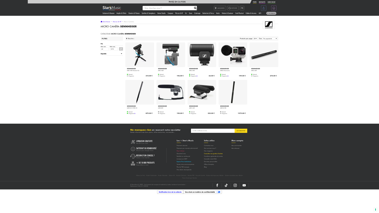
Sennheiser (106, 21)
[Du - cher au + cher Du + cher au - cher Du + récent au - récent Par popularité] (270, 38)
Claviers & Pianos (134, 13)
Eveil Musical (239, 13)
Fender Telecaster (163, 175)
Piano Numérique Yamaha (189, 178)
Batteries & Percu (208, 13)
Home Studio (161, 13)
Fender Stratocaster (151, 175)
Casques (171, 13)
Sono (191, 13)
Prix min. (103, 46)
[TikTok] (226, 185)
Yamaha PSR (191, 175)
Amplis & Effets (122, 13)
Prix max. (112, 46)
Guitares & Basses (109, 13)
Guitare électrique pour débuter (215, 175)
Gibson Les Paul (140, 175)
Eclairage (197, 13)
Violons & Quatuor (228, 13)
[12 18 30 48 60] (254, 38)
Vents (218, 13)
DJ (186, 13)
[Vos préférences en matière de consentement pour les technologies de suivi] (375, 209)
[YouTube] (244, 185)
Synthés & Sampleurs (149, 13)
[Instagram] (235, 185)
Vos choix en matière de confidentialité (200, 192)
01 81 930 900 (145, 157)
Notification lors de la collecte (170, 192)
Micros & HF (179, 13)
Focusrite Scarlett (200, 175)
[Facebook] (217, 185)
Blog (205, 167)
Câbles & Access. (251, 13)
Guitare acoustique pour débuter (234, 175)
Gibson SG (172, 175)
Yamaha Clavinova (181, 175)
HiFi (260, 13)
